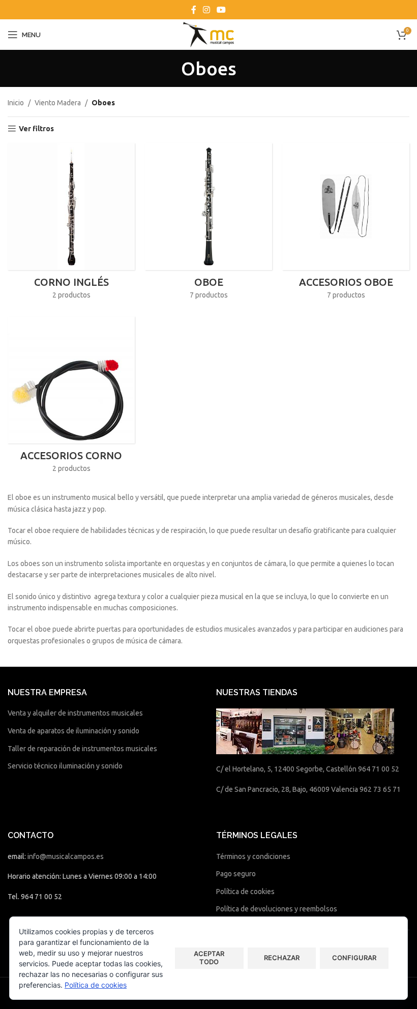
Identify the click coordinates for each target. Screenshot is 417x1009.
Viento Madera (58, 103)
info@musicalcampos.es (65, 856)
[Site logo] (208, 34)
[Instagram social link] (206, 9)
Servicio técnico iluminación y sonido (65, 766)
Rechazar (282, 958)
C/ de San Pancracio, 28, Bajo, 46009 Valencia (287, 789)
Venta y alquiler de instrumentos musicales (75, 713)
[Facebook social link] (193, 9)
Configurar (354, 958)
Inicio (16, 103)
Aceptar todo (209, 957)
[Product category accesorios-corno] (71, 397)
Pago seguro (236, 874)
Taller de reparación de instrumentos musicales (82, 749)
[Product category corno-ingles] (71, 224)
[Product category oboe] (208, 224)
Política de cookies (245, 891)
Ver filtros (36, 129)
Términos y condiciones (253, 856)
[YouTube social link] (221, 9)
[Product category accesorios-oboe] (345, 224)
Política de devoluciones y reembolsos (276, 909)
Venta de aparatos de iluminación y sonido (73, 731)
